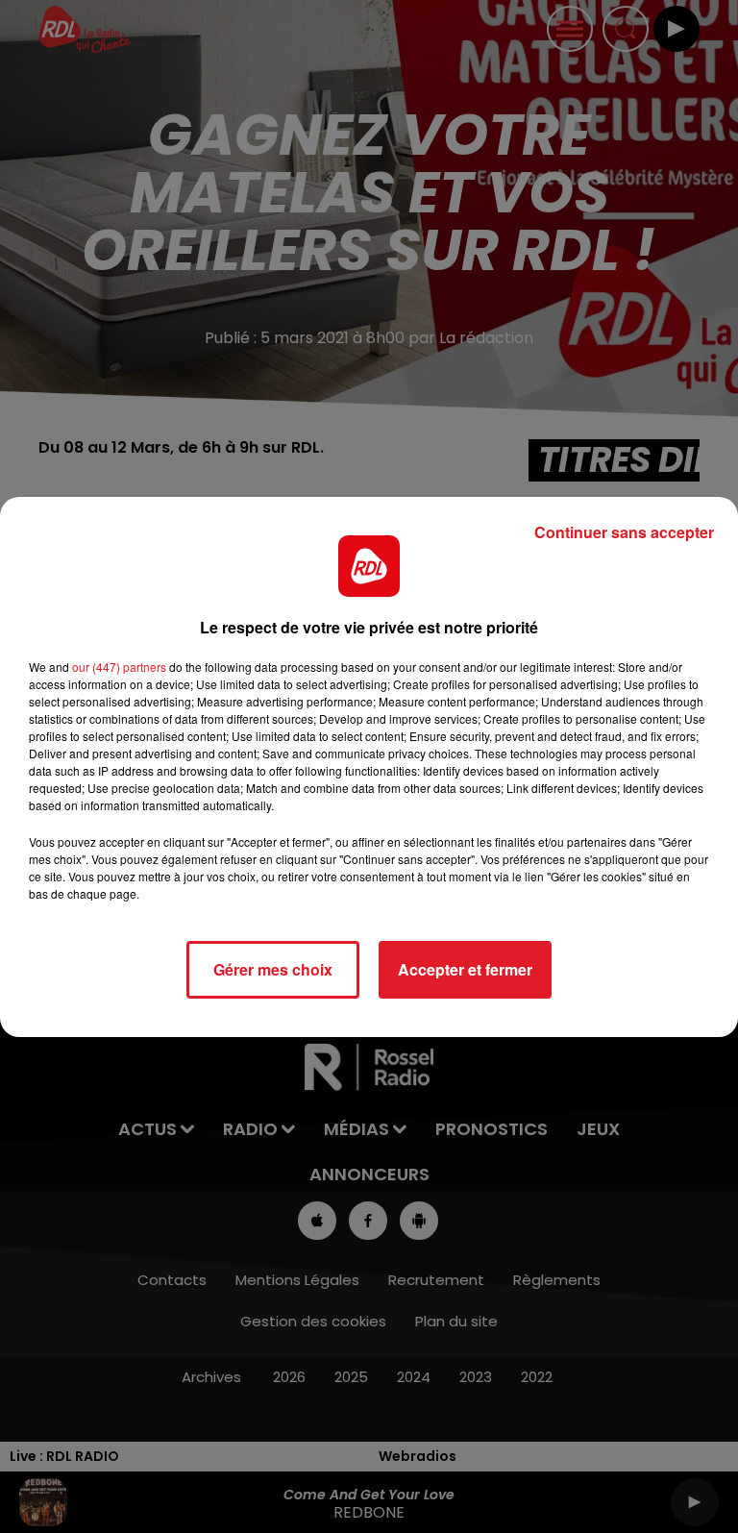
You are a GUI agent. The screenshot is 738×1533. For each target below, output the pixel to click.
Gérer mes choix (272, 969)
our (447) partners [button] (119, 666)
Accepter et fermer (465, 969)
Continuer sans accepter (624, 532)
